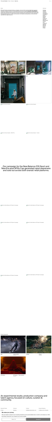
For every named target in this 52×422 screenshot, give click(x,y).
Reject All (14, 419)
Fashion (12, 1)
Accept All (38, 419)
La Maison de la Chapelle (43, 410)
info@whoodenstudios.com (31, 410)
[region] (26, 416)
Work (9, 1)
